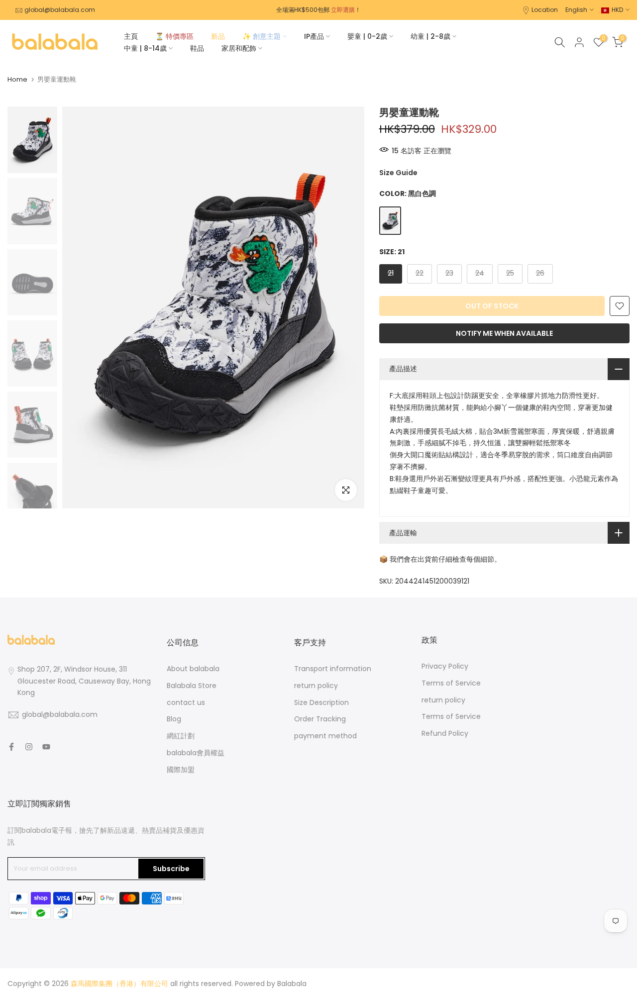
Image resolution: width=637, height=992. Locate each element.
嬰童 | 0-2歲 (367, 36)
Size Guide (398, 173)
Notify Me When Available (504, 333)
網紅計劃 (181, 736)
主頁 (131, 36)
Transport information (332, 669)
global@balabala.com (59, 9)
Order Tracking (320, 719)
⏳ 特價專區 (174, 36)
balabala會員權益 (195, 753)
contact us (186, 702)
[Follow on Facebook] (11, 747)
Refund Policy (445, 733)
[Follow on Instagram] (28, 747)
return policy (316, 686)
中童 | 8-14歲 (145, 48)
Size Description (321, 702)
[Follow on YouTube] (46, 747)
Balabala (292, 984)
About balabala (193, 669)
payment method (325, 736)
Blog (174, 719)
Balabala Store (191, 686)
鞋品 (197, 48)
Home (17, 79)
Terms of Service (451, 683)
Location (544, 9)
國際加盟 (181, 770)
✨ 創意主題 (261, 36)
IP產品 (314, 36)
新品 (218, 36)
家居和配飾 (238, 48)
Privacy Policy (445, 666)
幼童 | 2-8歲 (430, 36)
